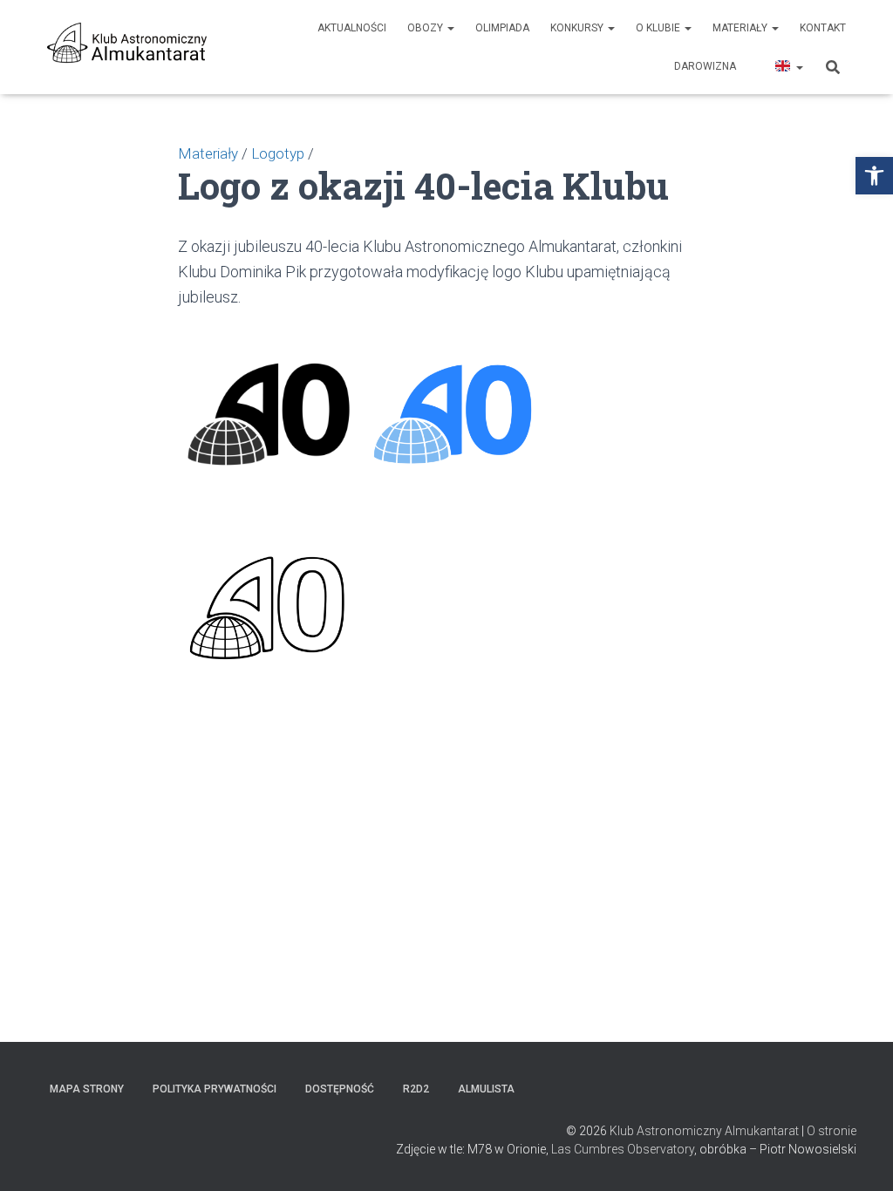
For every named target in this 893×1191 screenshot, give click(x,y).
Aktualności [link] (351, 28)
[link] (874, 175)
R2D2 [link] (416, 1089)
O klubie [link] (659, 28)
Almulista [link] (486, 1089)
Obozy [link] (426, 28)
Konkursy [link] (578, 28)
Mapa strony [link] (87, 1089)
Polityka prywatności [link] (214, 1089)
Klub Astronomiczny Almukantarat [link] (704, 1131)
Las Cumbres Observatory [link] (622, 1149)
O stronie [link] (831, 1131)
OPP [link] (754, 66)
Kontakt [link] (823, 28)
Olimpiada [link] (502, 28)
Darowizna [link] (705, 66)
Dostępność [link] (339, 1089)
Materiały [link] (741, 28)
